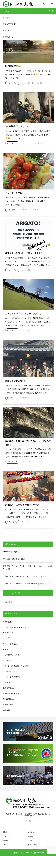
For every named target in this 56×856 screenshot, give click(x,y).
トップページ (8, 660)
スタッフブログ (9, 24)
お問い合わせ (8, 622)
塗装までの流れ (9, 688)
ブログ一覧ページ (10, 671)
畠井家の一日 (8, 37)
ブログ (5, 845)
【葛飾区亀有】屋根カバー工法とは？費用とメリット (24, 576)
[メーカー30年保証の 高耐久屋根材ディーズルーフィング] (28, 740)
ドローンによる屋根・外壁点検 (15, 666)
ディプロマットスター (12, 655)
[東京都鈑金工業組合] (28, 784)
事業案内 (31, 836)
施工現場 (6, 30)
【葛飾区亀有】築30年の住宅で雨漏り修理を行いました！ (26, 583)
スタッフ (6, 649)
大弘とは (31, 832)
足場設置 (6, 710)
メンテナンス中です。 (12, 677)
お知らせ (6, 836)
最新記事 (6, 17)
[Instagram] (30, 821)
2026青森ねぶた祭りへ (12, 551)
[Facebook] (26, 821)
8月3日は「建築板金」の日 (14, 559)
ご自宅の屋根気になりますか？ (15, 627)
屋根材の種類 (8, 704)
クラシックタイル (10, 643)
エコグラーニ (8, 632)
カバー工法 (7, 638)
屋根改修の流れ (9, 699)
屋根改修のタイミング (12, 693)
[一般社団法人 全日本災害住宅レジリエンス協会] (28, 762)
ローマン (6, 682)
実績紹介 (6, 840)
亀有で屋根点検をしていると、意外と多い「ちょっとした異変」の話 (27, 567)
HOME (5, 832)
